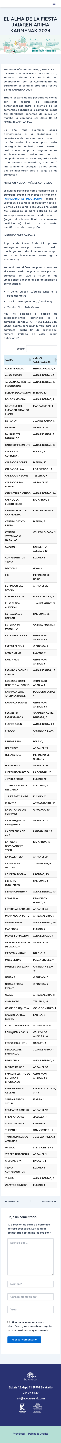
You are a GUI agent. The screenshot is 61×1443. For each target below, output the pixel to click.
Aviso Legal (19, 1433)
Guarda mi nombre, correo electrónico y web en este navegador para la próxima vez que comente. (30, 1326)
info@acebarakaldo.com (30, 1398)
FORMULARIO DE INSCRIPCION (23, 198)
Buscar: (21, 348)
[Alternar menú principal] (54, 3)
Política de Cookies (38, 1433)
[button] (30, 360)
